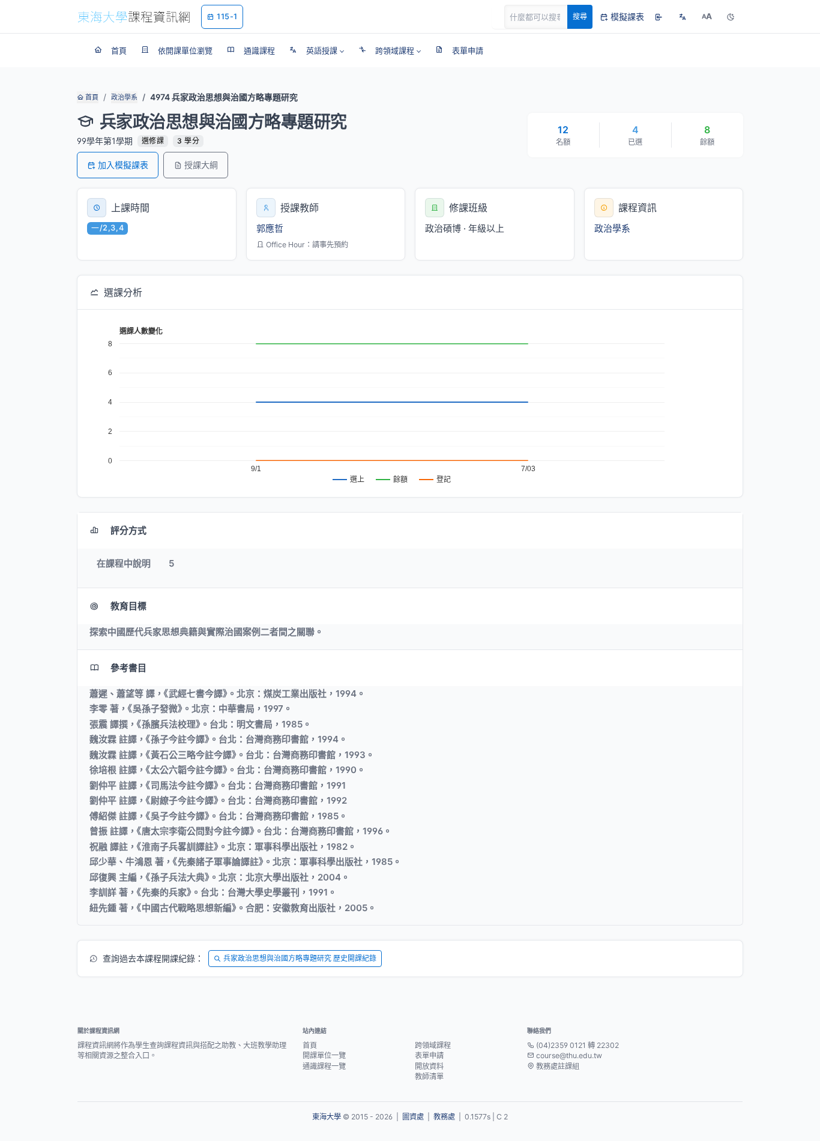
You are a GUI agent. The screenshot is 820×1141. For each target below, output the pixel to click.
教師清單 (429, 1076)
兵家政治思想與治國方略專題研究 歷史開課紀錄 (299, 958)
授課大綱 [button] (201, 165)
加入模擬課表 (123, 165)
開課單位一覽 (324, 1055)
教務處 (444, 1116)
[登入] (659, 17)
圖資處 (413, 1116)
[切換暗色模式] (731, 17)
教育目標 (128, 606)
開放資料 (429, 1066)
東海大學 (326, 1116)
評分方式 (128, 530)
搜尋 (580, 16)
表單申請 (429, 1055)
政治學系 (124, 97)
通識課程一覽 (324, 1066)
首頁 (90, 97)
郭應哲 (269, 228)
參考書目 (128, 667)
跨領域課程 (433, 1045)
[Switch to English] (683, 17)
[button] (316, 50)
